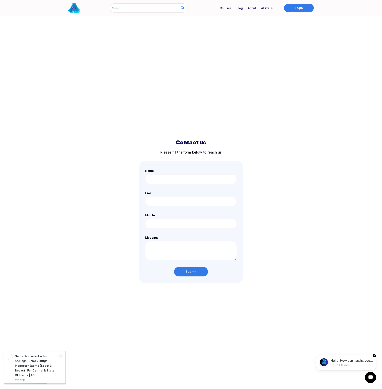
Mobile (150, 215)
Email (149, 193)
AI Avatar (267, 8)
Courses (225, 8)
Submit (191, 272)
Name (149, 170)
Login (299, 8)
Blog (240, 8)
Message (152, 237)
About (252, 8)
